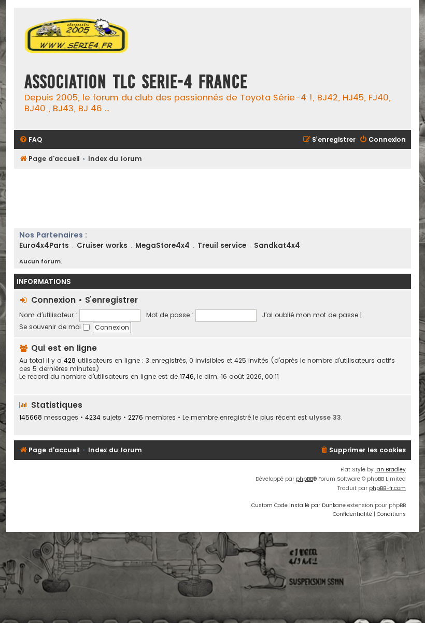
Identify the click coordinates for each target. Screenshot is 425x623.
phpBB (304, 479)
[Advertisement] (202, 197)
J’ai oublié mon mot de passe (310, 314)
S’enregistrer (111, 299)
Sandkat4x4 (277, 245)
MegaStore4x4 (162, 245)
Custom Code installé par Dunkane (298, 505)
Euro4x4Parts (44, 245)
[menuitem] (30, 140)
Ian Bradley (390, 469)
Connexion (53, 299)
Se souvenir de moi (51, 326)
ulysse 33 (325, 417)
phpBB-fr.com (387, 488)
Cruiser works (102, 245)
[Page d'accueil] (76, 37)
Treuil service (221, 245)
